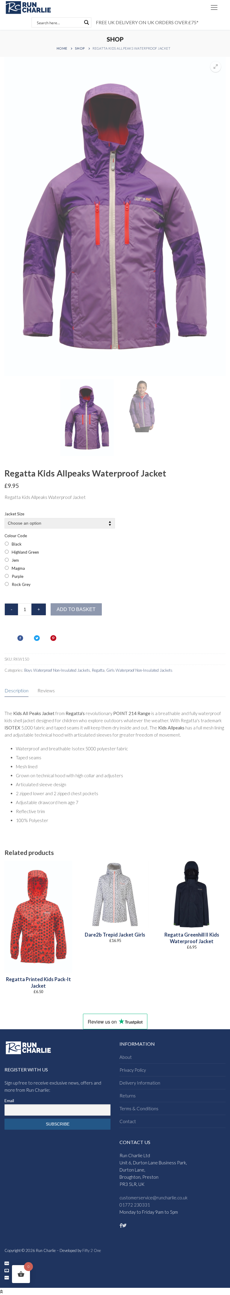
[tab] (16, 691)
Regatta (98, 670)
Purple (17, 576)
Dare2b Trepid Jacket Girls (115, 935)
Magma (18, 568)
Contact (127, 1121)
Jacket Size (14, 513)
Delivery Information (139, 1082)
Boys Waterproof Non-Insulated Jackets (57, 670)
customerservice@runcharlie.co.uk (153, 1197)
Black (17, 544)
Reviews (46, 690)
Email (9, 1100)
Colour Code (15, 535)
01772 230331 (134, 1204)
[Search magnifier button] (86, 22)
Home (62, 48)
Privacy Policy (132, 1070)
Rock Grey (21, 584)
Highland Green (25, 552)
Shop (80, 48)
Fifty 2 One (91, 1250)
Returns (127, 1095)
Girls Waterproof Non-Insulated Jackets (139, 670)
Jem (15, 560)
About (125, 1057)
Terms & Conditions (138, 1108)
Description (16, 690)
